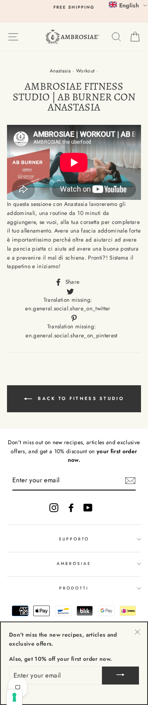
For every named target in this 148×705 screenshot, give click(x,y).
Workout (85, 71)
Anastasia (60, 71)
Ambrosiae (74, 563)
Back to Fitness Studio (79, 398)
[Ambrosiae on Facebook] (71, 507)
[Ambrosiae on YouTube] (87, 507)
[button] (128, 5)
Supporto (74, 539)
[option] (74, 7)
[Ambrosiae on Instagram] (53, 507)
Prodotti (74, 588)
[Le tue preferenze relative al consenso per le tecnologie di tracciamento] (14, 697)
